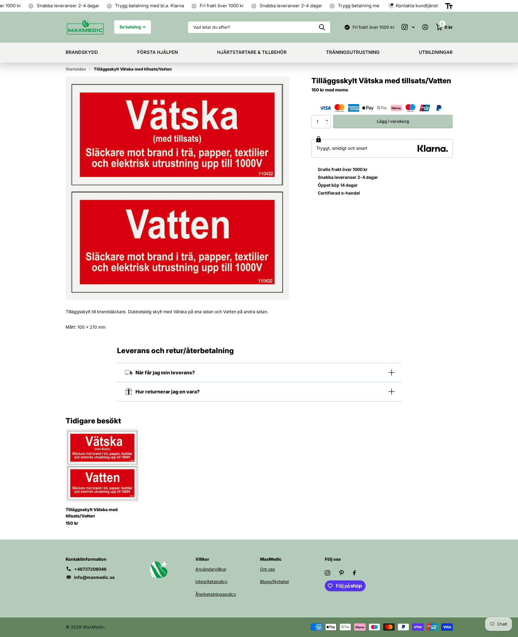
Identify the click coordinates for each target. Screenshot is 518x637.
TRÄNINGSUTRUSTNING (353, 52)
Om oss (267, 569)
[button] (328, 116)
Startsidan (76, 69)
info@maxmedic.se (94, 577)
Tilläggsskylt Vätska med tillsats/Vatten (92, 512)
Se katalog (130, 26)
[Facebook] (354, 572)
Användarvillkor (210, 569)
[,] (408, 27)
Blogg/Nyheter (274, 581)
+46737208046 (90, 569)
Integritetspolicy (211, 581)
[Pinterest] (341, 573)
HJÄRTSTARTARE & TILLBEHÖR (252, 52)
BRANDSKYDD (82, 52)
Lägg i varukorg (393, 121)
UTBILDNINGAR (436, 52)
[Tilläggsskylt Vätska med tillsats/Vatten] (102, 465)
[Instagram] (327, 573)
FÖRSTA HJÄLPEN (157, 52)
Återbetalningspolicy (215, 594)
